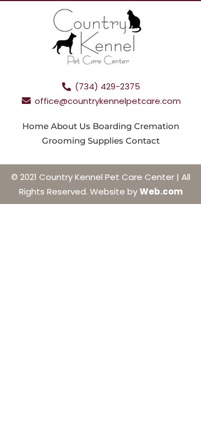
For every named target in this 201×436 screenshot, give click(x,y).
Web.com (161, 191)
